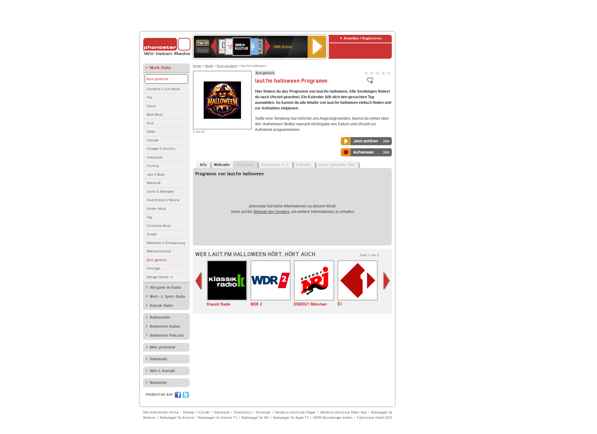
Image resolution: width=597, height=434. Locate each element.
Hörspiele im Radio (165, 287)
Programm (245, 165)
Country (153, 166)
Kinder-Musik (156, 209)
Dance (151, 106)
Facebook (178, 395)
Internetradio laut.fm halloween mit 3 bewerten (378, 73)
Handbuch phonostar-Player (295, 412)
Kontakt (204, 412)
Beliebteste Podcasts (167, 335)
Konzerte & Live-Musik (163, 89)
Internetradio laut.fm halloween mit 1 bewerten (366, 73)
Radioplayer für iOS (255, 418)
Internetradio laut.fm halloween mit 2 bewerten (372, 73)
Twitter (186, 395)
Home (197, 65)
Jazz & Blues (156, 175)
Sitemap (188, 412)
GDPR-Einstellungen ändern (333, 418)
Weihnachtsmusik (159, 251)
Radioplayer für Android (177, 418)
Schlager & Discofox (161, 149)
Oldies (151, 132)
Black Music (155, 115)
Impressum (221, 412)
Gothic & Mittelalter (160, 192)
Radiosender (160, 317)
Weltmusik (154, 183)
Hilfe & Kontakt (162, 371)
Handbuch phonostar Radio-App (343, 412)
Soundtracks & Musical (163, 200)
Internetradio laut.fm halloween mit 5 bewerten (389, 73)
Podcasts (303, 165)
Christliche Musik (159, 226)
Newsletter (158, 383)
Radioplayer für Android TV (217, 418)
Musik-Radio (160, 68)
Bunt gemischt (157, 79)
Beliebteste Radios (165, 326)
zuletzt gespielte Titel (336, 165)
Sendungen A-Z (275, 165)
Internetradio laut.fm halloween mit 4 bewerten (383, 73)
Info (203, 165)
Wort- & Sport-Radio (167, 296)
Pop (149, 97)
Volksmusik (155, 157)
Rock (150, 123)
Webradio (221, 165)
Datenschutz (243, 412)
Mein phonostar (163, 347)
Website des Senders (271, 212)
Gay (149, 217)
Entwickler (263, 412)
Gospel (151, 234)
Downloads (158, 359)
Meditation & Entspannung (166, 243)
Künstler (153, 140)
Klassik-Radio (161, 305)
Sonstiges (153, 268)
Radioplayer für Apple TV (291, 418)
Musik (209, 65)
